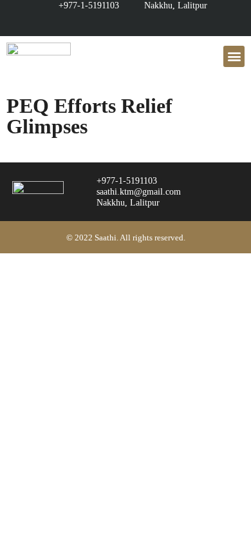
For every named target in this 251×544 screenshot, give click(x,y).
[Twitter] (163, 23)
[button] (234, 56)
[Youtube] (113, 23)
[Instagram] (138, 23)
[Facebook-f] (87, 23)
